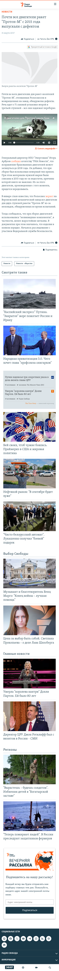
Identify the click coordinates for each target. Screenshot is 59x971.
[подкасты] (23, 967)
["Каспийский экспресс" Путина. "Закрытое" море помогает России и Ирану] (29, 294)
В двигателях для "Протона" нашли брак (27, 118)
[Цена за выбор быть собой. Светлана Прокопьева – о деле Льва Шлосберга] (29, 620)
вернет (49, 196)
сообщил (16, 161)
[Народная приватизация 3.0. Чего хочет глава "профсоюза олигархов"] (29, 340)
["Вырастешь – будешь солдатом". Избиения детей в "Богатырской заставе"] (29, 769)
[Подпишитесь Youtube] (23, 938)
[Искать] (50, 967)
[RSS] (42, 938)
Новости (7, 12)
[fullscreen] (54, 142)
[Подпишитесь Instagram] (36, 938)
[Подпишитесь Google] (4, 938)
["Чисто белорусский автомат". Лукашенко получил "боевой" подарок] (29, 516)
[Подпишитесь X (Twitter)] (17, 938)
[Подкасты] (48, 938)
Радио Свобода (14, 122)
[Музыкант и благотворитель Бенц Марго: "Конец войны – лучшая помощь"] (29, 573)
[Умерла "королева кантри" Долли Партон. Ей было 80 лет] (29, 673)
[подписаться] (4, 945)
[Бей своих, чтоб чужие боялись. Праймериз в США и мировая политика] (29, 427)
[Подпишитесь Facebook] (10, 938)
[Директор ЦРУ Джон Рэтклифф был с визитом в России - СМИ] (29, 716)
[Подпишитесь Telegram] (29, 938)
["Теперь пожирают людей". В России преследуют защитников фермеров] (29, 816)
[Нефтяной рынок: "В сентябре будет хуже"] (29, 473)
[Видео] (36, 967)
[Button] (27, 39)
